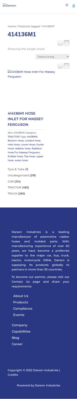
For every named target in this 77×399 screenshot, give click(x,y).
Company (19, 325)
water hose (21, 160)
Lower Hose (28, 144)
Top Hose (29, 156)
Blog (15, 338)
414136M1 (32, 136)
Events (18, 315)
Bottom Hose (16, 140)
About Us (20, 296)
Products (20, 302)
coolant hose (32, 140)
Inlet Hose (14, 144)
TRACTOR (14, 136)
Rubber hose (15, 156)
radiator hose (23, 148)
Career (17, 344)
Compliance (22, 308)
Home (12, 26)
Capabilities (21, 331)
